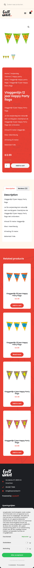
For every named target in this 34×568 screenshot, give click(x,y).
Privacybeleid (21, 565)
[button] (25, 13)
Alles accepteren (17, 555)
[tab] (10, 188)
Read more (17, 354)
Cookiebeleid (12, 565)
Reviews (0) (22, 188)
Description (10, 188)
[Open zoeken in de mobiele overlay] (17, 4)
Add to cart (20, 166)
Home (7, 73)
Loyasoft (15, 496)
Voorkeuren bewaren (17, 560)
